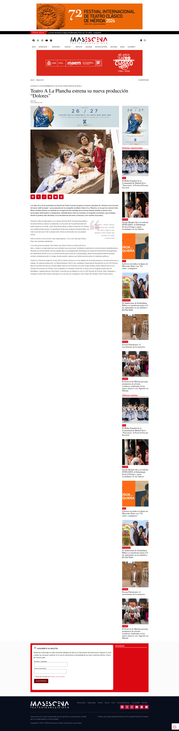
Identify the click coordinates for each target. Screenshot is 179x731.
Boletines (113, 47)
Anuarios (88, 47)
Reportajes (56, 47)
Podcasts (78, 47)
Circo (113, 703)
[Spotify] (51, 40)
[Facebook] (33, 40)
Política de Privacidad (126, 717)
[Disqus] (74, 309)
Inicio (34, 47)
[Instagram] (42, 40)
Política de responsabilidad (108, 717)
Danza (124, 178)
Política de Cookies (141, 717)
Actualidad (125, 219)
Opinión (145, 703)
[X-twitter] (38, 40)
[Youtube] (47, 40)
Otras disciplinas (126, 300)
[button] (144, 40)
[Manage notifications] (174, 727)
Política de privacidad (58, 677)
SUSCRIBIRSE (41, 681)
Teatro (124, 261)
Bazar (122, 47)
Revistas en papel (101, 47)
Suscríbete (131, 47)
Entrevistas (43, 47)
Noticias (67, 47)
